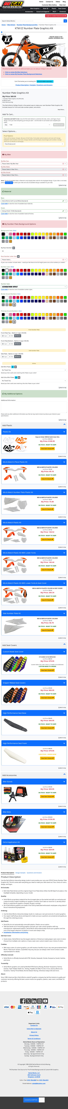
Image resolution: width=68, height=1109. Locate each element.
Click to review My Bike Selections (16, 72)
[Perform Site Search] (65, 20)
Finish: (3, 208)
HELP (54, 12)
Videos (58, 2)
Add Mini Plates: (6, 367)
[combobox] (34, 286)
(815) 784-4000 (31, 1080)
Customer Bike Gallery (49, 5)
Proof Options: (8, 136)
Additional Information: (8, 400)
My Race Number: (6, 248)
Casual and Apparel (43, 12)
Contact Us (49, 2)
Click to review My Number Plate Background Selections (23, 74)
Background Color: (8, 230)
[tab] (7, 873)
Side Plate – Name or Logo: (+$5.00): (12, 354)
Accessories (29, 12)
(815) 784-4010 (43, 1080)
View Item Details (46, 449)
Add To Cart (59, 125)
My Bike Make (5, 167)
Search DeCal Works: (8, 21)
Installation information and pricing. (16, 932)
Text (11, 336)
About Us (34, 1032)
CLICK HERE (9, 183)
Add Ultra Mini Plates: (8, 377)
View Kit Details (47, 479)
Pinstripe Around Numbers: (11, 311)
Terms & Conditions (34, 1039)
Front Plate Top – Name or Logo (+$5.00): (13, 333)
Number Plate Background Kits (27, 25)
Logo (5, 336)
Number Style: (5, 284)
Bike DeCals (11, 25)
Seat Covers (62, 8)
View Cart (62, 5)
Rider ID (46, 8)
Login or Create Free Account (55, 16)
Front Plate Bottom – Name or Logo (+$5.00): (15, 341)
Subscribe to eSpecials (34, 1029)
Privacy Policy (34, 1035)
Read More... (61, 109)
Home (41, 2)
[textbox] (33, 287)
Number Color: (7, 267)
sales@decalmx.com (38, 1083)
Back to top (63, 185)
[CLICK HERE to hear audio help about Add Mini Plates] (12, 367)
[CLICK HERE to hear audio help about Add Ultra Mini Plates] (16, 377)
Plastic (54, 8)
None (18, 336)
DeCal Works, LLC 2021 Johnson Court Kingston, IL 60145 (34, 1075)
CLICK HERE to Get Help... (45, 81)
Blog (64, 2)
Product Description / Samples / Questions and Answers (34, 85)
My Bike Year (5, 161)
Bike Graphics (35, 8)
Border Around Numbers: (10, 294)
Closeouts (62, 12)
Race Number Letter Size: (9, 256)
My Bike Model (5, 172)
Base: (2, 198)
